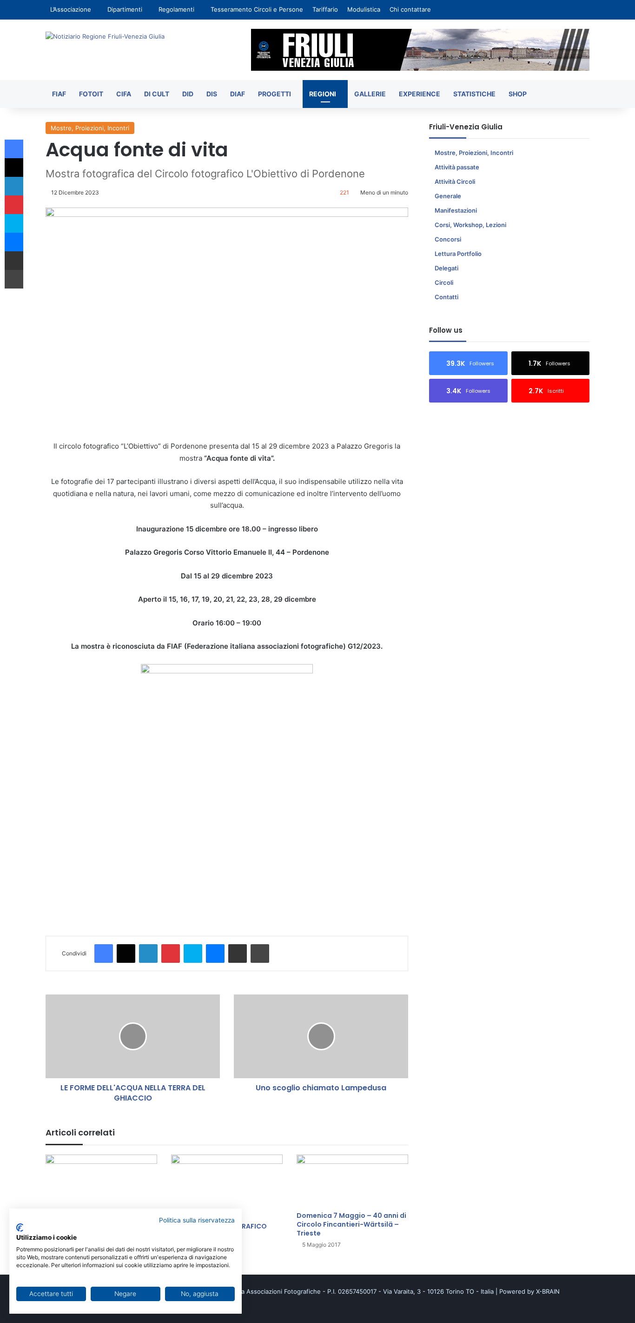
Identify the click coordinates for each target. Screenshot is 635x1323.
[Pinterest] (170, 953)
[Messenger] (215, 953)
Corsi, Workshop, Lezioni (470, 224)
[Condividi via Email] (237, 953)
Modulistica (363, 9)
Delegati (446, 268)
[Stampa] (260, 953)
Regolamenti (176, 9)
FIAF (59, 94)
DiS (211, 94)
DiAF (237, 94)
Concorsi (448, 239)
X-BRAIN (548, 1291)
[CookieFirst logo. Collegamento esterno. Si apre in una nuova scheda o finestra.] (19, 1227)
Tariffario (325, 9)
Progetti (274, 94)
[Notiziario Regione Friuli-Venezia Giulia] (105, 36)
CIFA (123, 94)
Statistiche (474, 94)
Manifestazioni (456, 210)
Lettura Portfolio (458, 253)
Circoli (444, 282)
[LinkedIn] (148, 953)
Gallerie (370, 94)
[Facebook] (103, 953)
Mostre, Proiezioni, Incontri (90, 128)
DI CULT (156, 94)
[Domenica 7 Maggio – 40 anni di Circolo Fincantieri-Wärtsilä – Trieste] (352, 1181)
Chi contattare (410, 9)
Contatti (446, 297)
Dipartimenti (124, 9)
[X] (126, 953)
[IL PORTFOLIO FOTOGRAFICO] (227, 1186)
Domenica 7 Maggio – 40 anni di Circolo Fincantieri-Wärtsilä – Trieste (351, 1224)
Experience (419, 94)
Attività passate (457, 167)
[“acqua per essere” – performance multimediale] (101, 1186)
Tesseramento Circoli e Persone (257, 9)
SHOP (518, 94)
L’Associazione (70, 9)
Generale (448, 196)
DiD (187, 94)
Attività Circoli (455, 181)
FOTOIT (91, 94)
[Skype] (193, 953)
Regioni (322, 94)
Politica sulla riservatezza (197, 1220)
